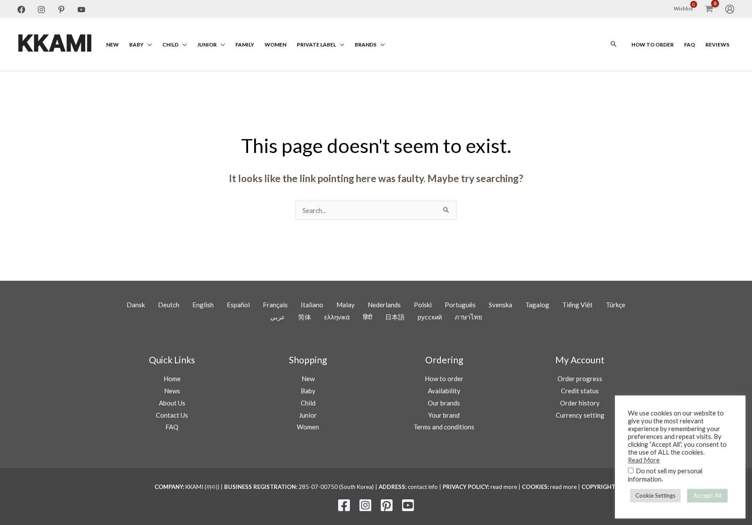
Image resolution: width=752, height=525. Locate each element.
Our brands (444, 403)
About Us (172, 403)
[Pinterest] (61, 9)
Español (238, 305)
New (112, 44)
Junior (207, 44)
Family (244, 44)
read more (503, 486)
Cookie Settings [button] (655, 495)
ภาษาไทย (468, 317)
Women (275, 44)
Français (275, 305)
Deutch (168, 305)
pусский (430, 317)
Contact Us (172, 415)
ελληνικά (337, 317)
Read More (644, 460)
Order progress (579, 378)
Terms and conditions (443, 427)
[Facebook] (21, 9)
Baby (136, 44)
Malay (345, 305)
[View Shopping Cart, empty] (709, 9)
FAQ (689, 44)
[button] (614, 44)
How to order (652, 44)
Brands (365, 44)
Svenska (500, 305)
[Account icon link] (730, 9)
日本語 (395, 317)
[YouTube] (81, 9)
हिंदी (367, 317)
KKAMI (54, 44)
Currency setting (580, 415)
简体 (304, 317)
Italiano (312, 305)
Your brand (444, 415)
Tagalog (537, 305)
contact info (423, 486)
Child (170, 44)
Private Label (316, 44)
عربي (277, 317)
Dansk (136, 305)
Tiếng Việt (577, 305)
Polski (423, 305)
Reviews (717, 44)
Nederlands (384, 305)
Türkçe (615, 305)
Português (460, 305)
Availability (444, 391)
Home (172, 378)
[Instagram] (41, 9)
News (172, 391)
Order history (580, 403)
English (203, 305)
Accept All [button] (707, 495)
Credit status (580, 391)
